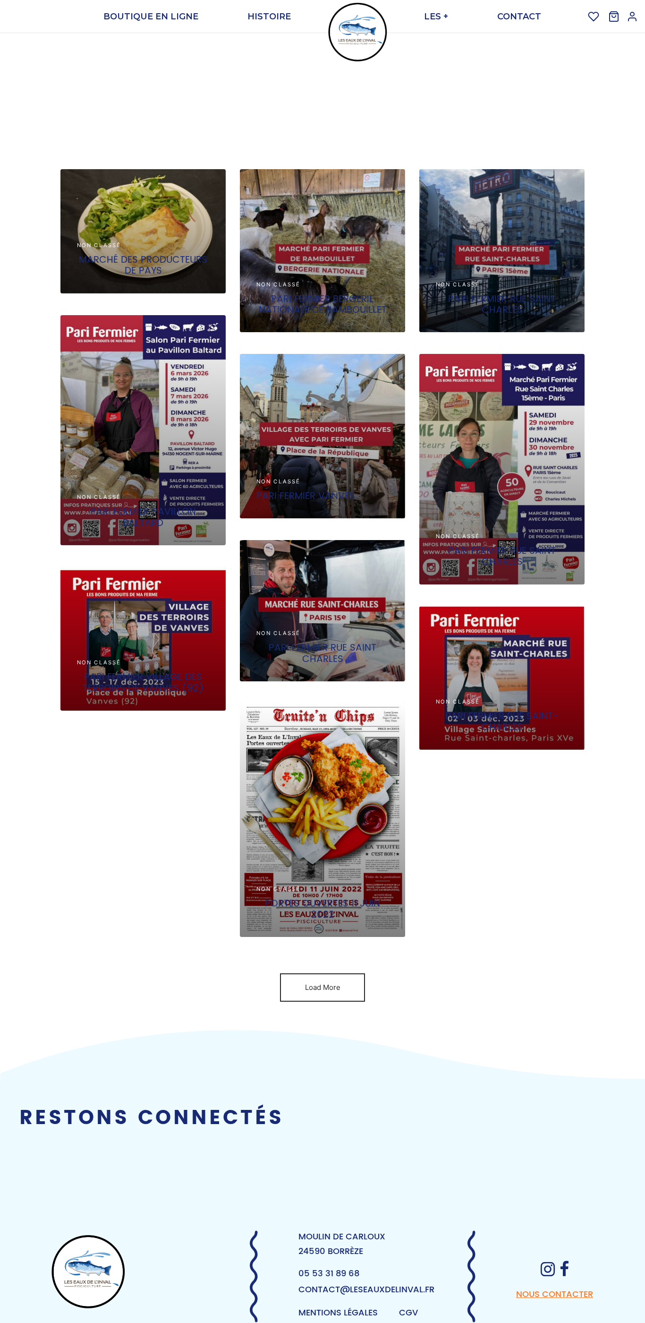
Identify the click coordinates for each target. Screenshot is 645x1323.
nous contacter (554, 1294)
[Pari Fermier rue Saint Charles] (322, 610)
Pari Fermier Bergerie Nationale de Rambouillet (323, 305)
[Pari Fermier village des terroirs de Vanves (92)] (143, 639)
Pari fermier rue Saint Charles (502, 556)
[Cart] (614, 16)
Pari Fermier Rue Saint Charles (502, 305)
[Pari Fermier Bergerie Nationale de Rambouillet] (322, 250)
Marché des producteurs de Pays (143, 265)
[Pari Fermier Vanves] (322, 436)
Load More (322, 987)
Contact (519, 16)
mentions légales (338, 1313)
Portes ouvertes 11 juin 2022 (322, 909)
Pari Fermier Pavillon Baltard (143, 517)
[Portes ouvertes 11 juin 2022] (322, 820)
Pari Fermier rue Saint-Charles (502, 722)
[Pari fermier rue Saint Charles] (502, 469)
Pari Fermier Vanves (305, 496)
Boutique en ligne (150, 16)
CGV (408, 1313)
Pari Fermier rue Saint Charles (322, 654)
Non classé (99, 245)
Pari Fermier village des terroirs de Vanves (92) (143, 683)
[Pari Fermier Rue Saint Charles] (502, 250)
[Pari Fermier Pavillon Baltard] (143, 430)
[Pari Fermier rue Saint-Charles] (502, 678)
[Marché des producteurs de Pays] (143, 231)
